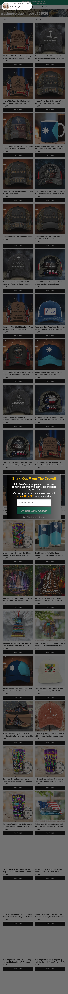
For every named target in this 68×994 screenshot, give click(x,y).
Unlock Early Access (34, 510)
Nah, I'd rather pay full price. (34, 517)
